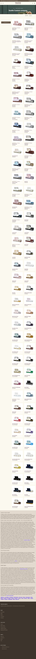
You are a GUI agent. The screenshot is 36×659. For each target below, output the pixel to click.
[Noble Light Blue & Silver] (29, 394)
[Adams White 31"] (29, 189)
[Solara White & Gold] (17, 347)
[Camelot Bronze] (29, 87)
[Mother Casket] (17, 23)
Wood (2, 614)
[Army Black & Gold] (17, 478)
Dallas (29, 598)
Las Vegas (9, 598)
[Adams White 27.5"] (17, 151)
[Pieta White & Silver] (17, 323)
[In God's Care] (29, 61)
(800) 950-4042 (32, 0)
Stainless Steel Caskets (23, 568)
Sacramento (28, 597)
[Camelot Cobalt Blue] (17, 164)
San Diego (11, 597)
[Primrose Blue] (17, 394)
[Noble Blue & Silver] (17, 264)
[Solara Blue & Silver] (17, 335)
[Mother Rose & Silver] (17, 311)
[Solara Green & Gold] (29, 407)
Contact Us (2, 637)
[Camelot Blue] (17, 215)
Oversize (2, 617)
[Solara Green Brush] (29, 371)
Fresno (24, 597)
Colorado (6, 599)
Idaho (14, 599)
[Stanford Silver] (29, 125)
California (2, 597)
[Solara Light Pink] (17, 431)
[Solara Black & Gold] (29, 419)
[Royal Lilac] (29, 177)
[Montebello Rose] (17, 202)
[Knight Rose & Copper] (29, 311)
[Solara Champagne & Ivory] (17, 371)
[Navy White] (29, 490)
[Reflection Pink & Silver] (29, 300)
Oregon (31, 598)
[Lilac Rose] (17, 74)
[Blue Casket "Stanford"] (29, 36)
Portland (2, 599)
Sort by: (26, 15)
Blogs (2, 639)
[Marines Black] (29, 478)
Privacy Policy (3, 627)
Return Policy (3, 625)
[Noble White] (29, 264)
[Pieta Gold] (17, 288)
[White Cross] (29, 23)
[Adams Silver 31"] (29, 112)
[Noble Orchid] (17, 276)
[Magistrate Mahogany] (17, 87)
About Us (2, 636)
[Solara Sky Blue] (29, 442)
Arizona (12, 598)
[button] (1, 3)
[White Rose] (17, 240)
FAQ (1, 640)
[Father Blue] (17, 112)
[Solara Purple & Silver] (29, 431)
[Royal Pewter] (29, 215)
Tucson (19, 598)
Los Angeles (7, 597)
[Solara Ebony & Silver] (29, 359)
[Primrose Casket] (17, 138)
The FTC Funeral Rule (9, 595)
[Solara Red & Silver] (17, 419)
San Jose (20, 597)
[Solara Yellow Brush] (17, 466)
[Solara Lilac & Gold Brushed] (17, 382)
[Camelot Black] (29, 228)
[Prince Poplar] (29, 151)
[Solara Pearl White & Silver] (29, 454)
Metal (1, 613)
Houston (25, 598)
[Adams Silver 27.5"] (29, 100)
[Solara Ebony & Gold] (17, 359)
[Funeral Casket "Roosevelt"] (29, 48)
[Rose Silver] (17, 100)
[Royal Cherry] (29, 240)
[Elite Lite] (17, 61)
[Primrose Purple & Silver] (29, 323)
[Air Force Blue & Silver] (29, 466)
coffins (16, 560)
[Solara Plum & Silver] (29, 347)
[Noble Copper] (17, 407)
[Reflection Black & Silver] (29, 288)
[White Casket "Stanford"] (17, 48)
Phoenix (16, 598)
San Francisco (16, 597)
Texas (22, 598)
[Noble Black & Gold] (29, 252)
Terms (2, 624)
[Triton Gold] (17, 252)
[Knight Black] (29, 138)
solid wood (19, 577)
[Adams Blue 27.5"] (29, 202)
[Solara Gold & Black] (17, 502)
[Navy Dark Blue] (17, 490)
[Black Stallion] (29, 382)
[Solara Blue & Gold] (17, 442)
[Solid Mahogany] (29, 74)
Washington (10, 599)
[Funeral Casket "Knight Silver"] (17, 36)
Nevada (5, 598)
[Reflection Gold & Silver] (17, 300)
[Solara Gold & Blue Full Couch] (29, 502)
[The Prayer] (17, 125)
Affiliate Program (3, 628)
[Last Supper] (17, 189)
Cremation (2, 616)
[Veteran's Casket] (17, 177)
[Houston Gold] (29, 276)
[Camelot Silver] (17, 228)
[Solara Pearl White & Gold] (17, 454)
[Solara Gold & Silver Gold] (29, 335)
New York (17, 599)
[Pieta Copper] (29, 164)
